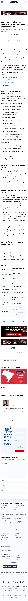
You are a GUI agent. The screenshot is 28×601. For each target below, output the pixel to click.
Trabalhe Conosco (5, 520)
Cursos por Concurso (6, 539)
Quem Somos (4, 505)
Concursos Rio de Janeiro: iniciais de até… (14, 386)
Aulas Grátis (18, 535)
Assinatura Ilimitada (5, 529)
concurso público (16, 52)
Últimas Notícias (8, 19)
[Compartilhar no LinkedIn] (21, 40)
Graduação (3, 535)
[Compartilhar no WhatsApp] (23, 40)
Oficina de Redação (5, 548)
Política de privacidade (14, 574)
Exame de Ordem (5, 533)
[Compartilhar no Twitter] (19, 40)
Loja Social (3, 512)
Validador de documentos (7, 514)
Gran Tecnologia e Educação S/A (20, 586)
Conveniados (4, 516)
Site (2, 490)
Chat (17, 507)
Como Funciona (4, 507)
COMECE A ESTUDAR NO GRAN (14, 334)
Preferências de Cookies (6, 522)
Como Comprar (4, 509)
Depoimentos (18, 529)
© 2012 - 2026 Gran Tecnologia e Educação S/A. (14, 572)
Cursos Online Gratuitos (6, 550)
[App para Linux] (6, 582)
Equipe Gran (15, 34)
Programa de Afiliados (6, 518)
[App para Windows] (3, 582)
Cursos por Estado (5, 544)
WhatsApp (18, 509)
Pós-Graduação (4, 537)
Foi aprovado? (19, 522)
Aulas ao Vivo (18, 533)
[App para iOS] (8, 582)
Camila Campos (4, 387)
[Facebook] (20, 582)
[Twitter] (23, 582)
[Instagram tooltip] (15, 582)
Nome (3, 480)
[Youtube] (13, 582)
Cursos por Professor (6, 546)
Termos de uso (14, 576)
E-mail (3, 485)
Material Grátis (18, 531)
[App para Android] (10, 582)
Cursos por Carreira (5, 541)
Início (2, 19)
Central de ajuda (20, 505)
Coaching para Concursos (7, 531)
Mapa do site (14, 578)
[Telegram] (25, 582)
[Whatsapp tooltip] (18, 582)
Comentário (4, 463)
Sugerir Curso (18, 537)
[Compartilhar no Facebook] (17, 40)
